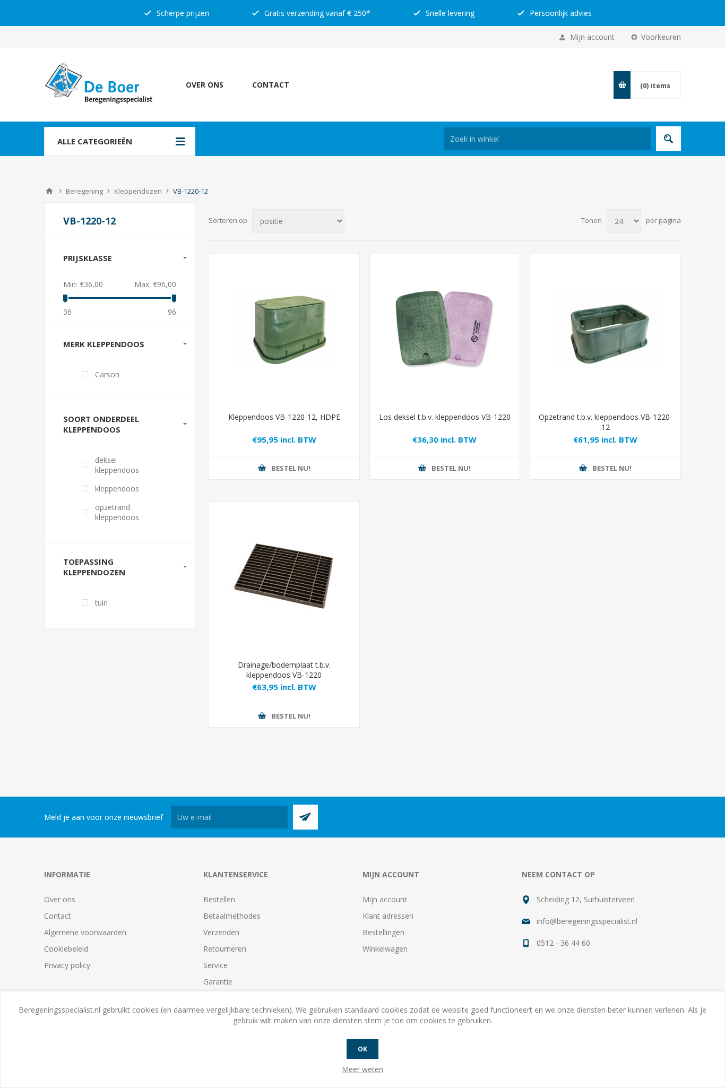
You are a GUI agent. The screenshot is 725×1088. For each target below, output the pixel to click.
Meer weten (362, 1069)
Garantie (217, 982)
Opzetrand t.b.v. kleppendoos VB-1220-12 (605, 422)
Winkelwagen (385, 949)
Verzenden (221, 932)
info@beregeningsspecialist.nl (587, 921)
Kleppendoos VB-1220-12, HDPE (284, 417)
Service (215, 965)
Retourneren (224, 949)
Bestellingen (383, 932)
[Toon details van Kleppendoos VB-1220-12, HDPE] (284, 329)
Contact (270, 85)
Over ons (204, 85)
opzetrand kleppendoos (117, 512)
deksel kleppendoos (117, 465)
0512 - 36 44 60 (563, 943)
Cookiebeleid (66, 949)
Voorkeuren (661, 37)
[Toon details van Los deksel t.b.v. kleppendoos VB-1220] (445, 329)
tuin (101, 603)
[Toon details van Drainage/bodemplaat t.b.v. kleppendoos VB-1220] (284, 577)
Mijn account (592, 37)
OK (362, 1049)
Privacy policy (67, 965)
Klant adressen (387, 916)
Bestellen (219, 899)
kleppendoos (117, 488)
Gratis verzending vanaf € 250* (316, 13)
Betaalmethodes (232, 916)
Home (49, 191)
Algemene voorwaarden (85, 932)
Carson (107, 374)
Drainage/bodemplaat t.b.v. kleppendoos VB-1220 (284, 670)
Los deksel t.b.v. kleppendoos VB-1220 (445, 417)
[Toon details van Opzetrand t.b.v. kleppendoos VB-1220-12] (605, 329)
